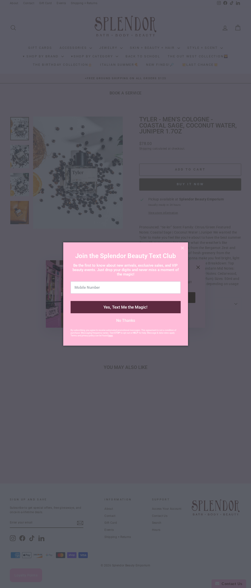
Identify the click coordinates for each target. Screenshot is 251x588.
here (110, 335)
